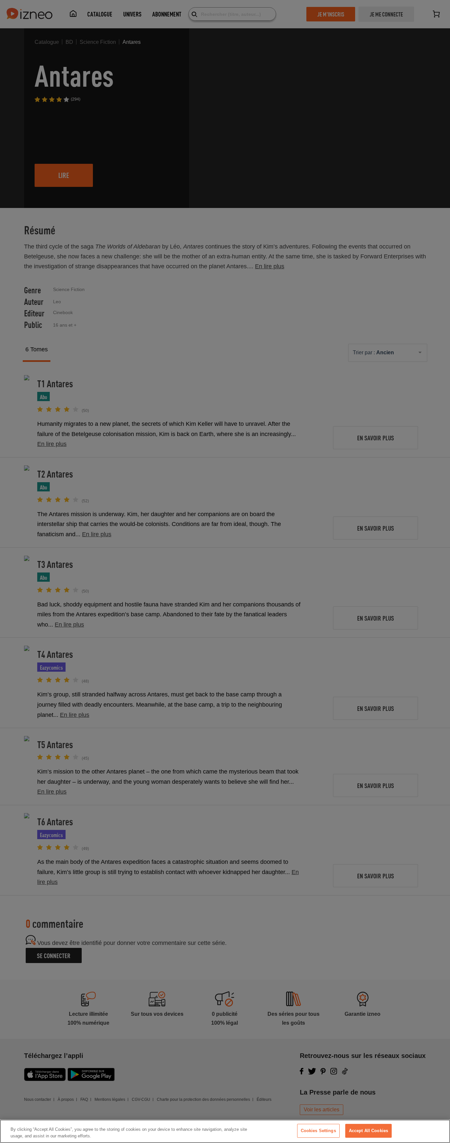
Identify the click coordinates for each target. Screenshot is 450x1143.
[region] (225, 1131)
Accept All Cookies (368, 1130)
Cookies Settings (318, 1130)
